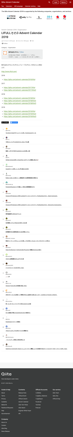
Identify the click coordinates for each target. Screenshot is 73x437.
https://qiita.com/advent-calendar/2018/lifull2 (20, 101)
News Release (5, 431)
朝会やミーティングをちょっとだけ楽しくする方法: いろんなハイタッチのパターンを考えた (28, 241)
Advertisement (5, 413)
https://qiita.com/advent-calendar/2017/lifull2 (20, 90)
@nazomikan (9, 301)
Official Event (22, 396)
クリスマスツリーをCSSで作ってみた (15, 267)
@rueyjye (8, 148)
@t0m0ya (8, 328)
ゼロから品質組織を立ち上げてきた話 (15, 258)
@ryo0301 (8, 211)
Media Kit (4, 404)
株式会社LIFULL (14, 52)
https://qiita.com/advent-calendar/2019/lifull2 (20, 114)
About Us (4, 422)
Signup (63, 2)
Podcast (38, 407)
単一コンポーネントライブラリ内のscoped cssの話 (18, 303)
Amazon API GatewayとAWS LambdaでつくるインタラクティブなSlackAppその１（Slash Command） (32, 196)
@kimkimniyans (10, 337)
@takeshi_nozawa (10, 238)
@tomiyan (8, 247)
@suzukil (8, 310)
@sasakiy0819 (9, 265)
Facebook (38, 401)
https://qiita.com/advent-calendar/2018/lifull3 (20, 103)
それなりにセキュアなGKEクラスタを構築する (17, 330)
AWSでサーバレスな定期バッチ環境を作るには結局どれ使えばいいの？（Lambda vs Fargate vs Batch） (31, 294)
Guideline (4, 401)
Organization (22, 30)
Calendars (9, 6)
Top (2, 6)
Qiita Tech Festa (23, 404)
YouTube (38, 404)
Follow (4, 43)
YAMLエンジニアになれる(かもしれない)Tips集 (17, 142)
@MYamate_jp (9, 184)
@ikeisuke (8, 193)
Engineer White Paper (25, 410)
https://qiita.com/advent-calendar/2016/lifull (19, 79)
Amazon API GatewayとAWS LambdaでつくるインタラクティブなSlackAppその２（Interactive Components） (34, 204)
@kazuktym (9, 292)
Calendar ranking (30, 6)
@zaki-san (8, 283)
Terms (3, 396)
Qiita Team (56, 393)
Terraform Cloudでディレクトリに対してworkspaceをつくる (21, 133)
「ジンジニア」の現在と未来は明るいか (15, 339)
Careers (3, 425)
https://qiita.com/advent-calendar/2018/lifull (19, 98)
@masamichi (9, 256)
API (19, 413)
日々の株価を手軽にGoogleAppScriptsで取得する (18, 312)
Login (55, 2)
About (3, 393)
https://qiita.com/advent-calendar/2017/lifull (19, 87)
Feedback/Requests (7, 407)
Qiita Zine (55, 396)
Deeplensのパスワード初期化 (13, 321)
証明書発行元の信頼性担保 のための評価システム (17, 231)
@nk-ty (7, 139)
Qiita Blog (4, 428)
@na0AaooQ (9, 346)
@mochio (8, 130)
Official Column (23, 398)
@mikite (8, 319)
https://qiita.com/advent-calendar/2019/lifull (19, 111)
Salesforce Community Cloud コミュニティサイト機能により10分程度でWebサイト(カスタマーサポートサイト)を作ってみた (36, 348)
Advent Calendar (23, 401)
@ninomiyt (8, 175)
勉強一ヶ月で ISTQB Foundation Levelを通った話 (18, 151)
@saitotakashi (9, 166)
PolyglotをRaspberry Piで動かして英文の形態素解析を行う (20, 187)
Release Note (22, 393)
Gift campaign (18, 6)
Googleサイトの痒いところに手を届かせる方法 (17, 169)
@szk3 (7, 157)
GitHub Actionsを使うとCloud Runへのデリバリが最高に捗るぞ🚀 (22, 160)
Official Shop (56, 398)
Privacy (3, 398)
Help (39, 6)
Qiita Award (22, 407)
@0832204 (8, 274)
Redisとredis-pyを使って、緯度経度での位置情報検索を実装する (22, 178)
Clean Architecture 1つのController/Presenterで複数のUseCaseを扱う (23, 249)
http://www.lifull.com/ (9, 71)
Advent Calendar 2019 (8, 30)
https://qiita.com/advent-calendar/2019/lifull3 (20, 116)
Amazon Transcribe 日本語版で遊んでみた (16, 285)
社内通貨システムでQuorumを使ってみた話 (16, 222)
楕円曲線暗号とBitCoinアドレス (13, 214)
